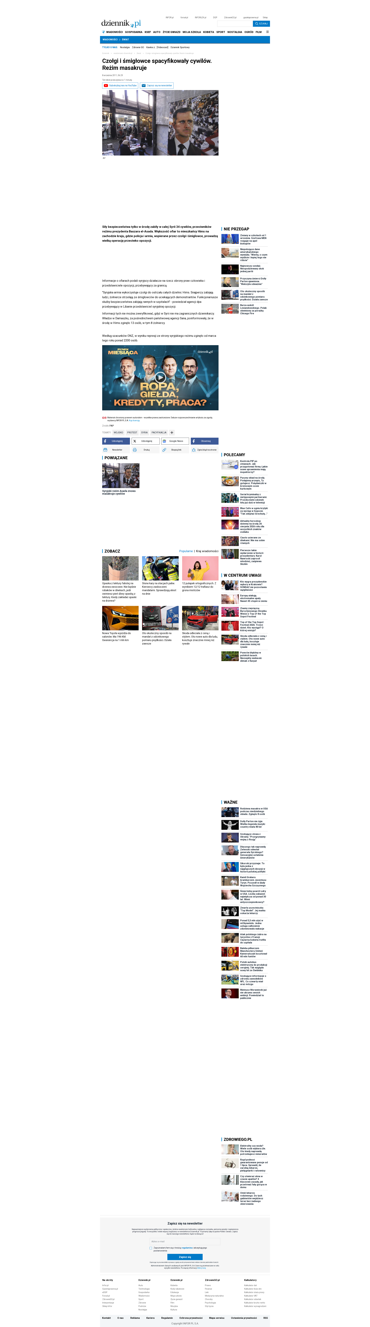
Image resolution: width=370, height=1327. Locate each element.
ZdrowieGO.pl (230, 17)
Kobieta (174, 1285)
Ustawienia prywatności (244, 1318)
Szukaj (263, 23)
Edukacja (175, 1292)
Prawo (208, 1285)
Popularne (186, 551)
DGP (215, 17)
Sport (141, 1299)
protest (132, 432)
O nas (120, 1318)
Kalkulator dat (250, 1285)
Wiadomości (110, 39)
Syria (144, 432)
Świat (125, 39)
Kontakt (106, 1318)
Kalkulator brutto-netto (254, 1303)
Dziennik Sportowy (180, 47)
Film (172, 1303)
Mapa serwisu (216, 1318)
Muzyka (174, 1306)
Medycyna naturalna (214, 1296)
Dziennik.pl (144, 1280)
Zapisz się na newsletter (159, 85)
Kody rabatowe (177, 1289)
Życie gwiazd (176, 1299)
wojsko (118, 432)
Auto (140, 1285)
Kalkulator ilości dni (252, 1289)
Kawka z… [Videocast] (157, 47)
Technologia (144, 1289)
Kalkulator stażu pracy (254, 1292)
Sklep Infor (107, 1306)
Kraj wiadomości (207, 551)
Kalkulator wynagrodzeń (255, 1306)
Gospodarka (143, 1292)
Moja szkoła (176, 1296)
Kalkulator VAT (251, 1296)
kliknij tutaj (201, 1268)
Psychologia (210, 1303)
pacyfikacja (159, 432)
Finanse (208, 1289)
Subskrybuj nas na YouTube (123, 85)
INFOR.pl (170, 17)
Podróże (142, 1306)
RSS (265, 1318)
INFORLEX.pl (200, 17)
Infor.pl (105, 1285)
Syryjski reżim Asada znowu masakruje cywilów (119, 492)
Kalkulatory (250, 1280)
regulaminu (187, 1248)
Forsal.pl (106, 1296)
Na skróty (107, 1280)
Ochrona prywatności (190, 1318)
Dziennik (105, 53)
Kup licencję (134, 420)
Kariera (150, 1318)
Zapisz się (185, 1256)
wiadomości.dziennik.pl (123, 53)
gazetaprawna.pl (250, 17)
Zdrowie (142, 1303)
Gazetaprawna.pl (110, 1289)
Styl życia (209, 1306)
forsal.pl (184, 17)
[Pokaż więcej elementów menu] (267, 32)
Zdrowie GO (138, 47)
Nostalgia (125, 47)
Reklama (135, 1318)
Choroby (209, 1299)
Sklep (265, 17)
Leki (207, 1292)
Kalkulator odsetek (252, 1299)
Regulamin (167, 1318)
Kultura (174, 1309)
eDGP (104, 1292)
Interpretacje (108, 1303)
